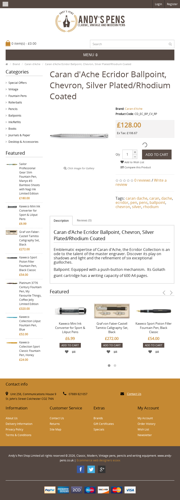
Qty (118, 154)
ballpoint (157, 202)
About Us (12, 418)
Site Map (55, 429)
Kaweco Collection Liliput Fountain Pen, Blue (30, 323)
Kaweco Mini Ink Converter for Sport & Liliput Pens (29, 212)
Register (172, 4)
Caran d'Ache (32, 64)
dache (166, 198)
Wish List (143, 429)
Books (12, 129)
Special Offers (17, 83)
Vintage (13, 89)
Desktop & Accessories (23, 142)
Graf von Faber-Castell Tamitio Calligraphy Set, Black (29, 238)
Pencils (13, 109)
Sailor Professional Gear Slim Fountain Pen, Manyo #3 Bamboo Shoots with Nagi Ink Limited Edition (29, 178)
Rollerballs (15, 102)
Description (61, 221)
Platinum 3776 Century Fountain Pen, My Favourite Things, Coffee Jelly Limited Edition (30, 293)
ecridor (122, 202)
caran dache (136, 198)
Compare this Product (137, 167)
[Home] (7, 64)
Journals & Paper (19, 135)
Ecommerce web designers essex (98, 460)
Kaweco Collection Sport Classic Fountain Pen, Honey (29, 348)
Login (158, 4)
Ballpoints (14, 116)
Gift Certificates (104, 424)
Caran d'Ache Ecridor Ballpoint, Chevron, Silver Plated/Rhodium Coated (88, 64)
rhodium (151, 206)
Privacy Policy (14, 429)
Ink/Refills (14, 122)
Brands (98, 418)
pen (133, 202)
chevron (123, 206)
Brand (16, 64)
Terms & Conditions (18, 435)
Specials (99, 429)
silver (136, 206)
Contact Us (134, 394)
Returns (55, 424)
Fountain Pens (17, 96)
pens (143, 202)
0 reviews (142, 180)
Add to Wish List (134, 162)
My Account (145, 418)
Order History (146, 424)
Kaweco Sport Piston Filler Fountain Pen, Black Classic (28, 263)
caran (154, 198)
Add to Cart (157, 154)
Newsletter (145, 435)
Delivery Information (19, 424)
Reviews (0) (84, 220)
